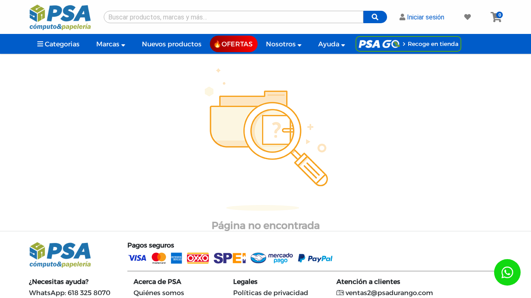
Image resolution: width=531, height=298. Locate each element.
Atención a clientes (368, 282)
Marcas (108, 44)
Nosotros (281, 44)
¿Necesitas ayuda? (58, 282)
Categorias (61, 44)
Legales (245, 282)
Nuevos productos (172, 44)
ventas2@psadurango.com (388, 293)
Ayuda (329, 44)
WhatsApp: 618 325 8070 (69, 293)
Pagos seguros (150, 245)
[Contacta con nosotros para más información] (507, 272)
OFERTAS (237, 44)
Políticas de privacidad (270, 293)
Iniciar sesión (424, 17)
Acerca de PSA (157, 282)
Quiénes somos (159, 293)
